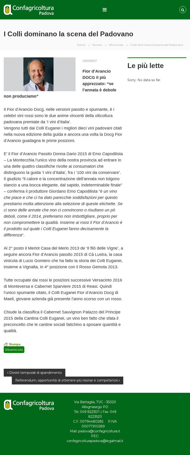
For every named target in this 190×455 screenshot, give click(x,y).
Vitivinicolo (116, 44)
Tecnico (97, 44)
